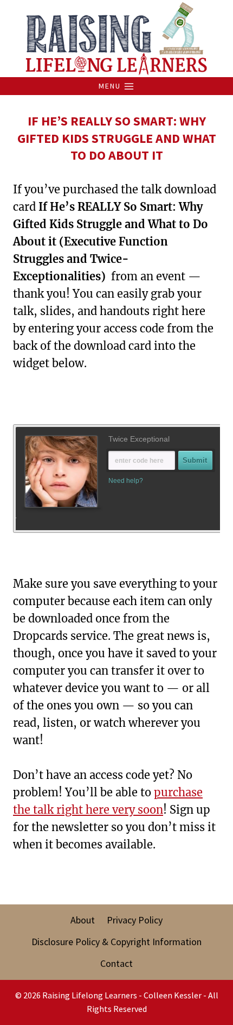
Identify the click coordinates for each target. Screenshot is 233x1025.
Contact (116, 963)
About (82, 920)
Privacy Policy (135, 920)
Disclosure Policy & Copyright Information (116, 941)
